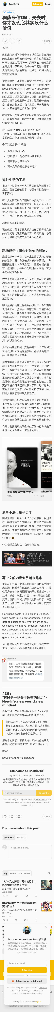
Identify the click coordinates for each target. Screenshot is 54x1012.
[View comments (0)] (12, 41)
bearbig (34, 133)
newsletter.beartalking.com (18, 757)
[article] (27, 889)
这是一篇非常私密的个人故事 (16, 888)
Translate (8, 12)
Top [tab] (5, 873)
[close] (45, 927)
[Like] (5, 41)
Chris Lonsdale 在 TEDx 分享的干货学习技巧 (19, 911)
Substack (12, 1006)
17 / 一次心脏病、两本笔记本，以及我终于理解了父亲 (19, 883)
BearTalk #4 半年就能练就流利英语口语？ (19, 904)
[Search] (49, 873)
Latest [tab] (13, 873)
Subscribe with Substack (29, 980)
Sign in (48, 4)
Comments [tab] (9, 837)
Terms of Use (41, 799)
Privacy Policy (36, 993)
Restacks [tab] (21, 837)
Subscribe (37, 4)
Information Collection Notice (32, 802)
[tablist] (14, 837)
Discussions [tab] (24, 873)
